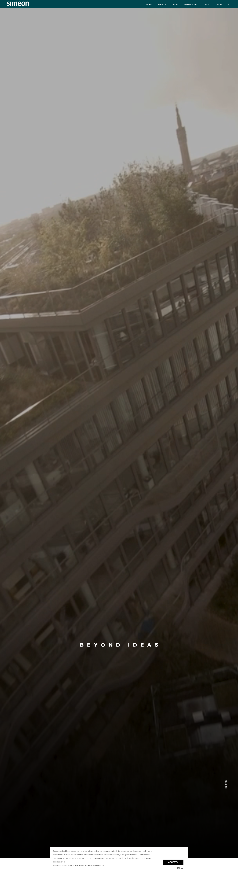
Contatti (207, 4)
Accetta (173, 862)
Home (149, 4)
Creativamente (35, 189)
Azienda (162, 4)
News (220, 4)
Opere (175, 4)
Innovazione (190, 4)
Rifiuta (180, 868)
